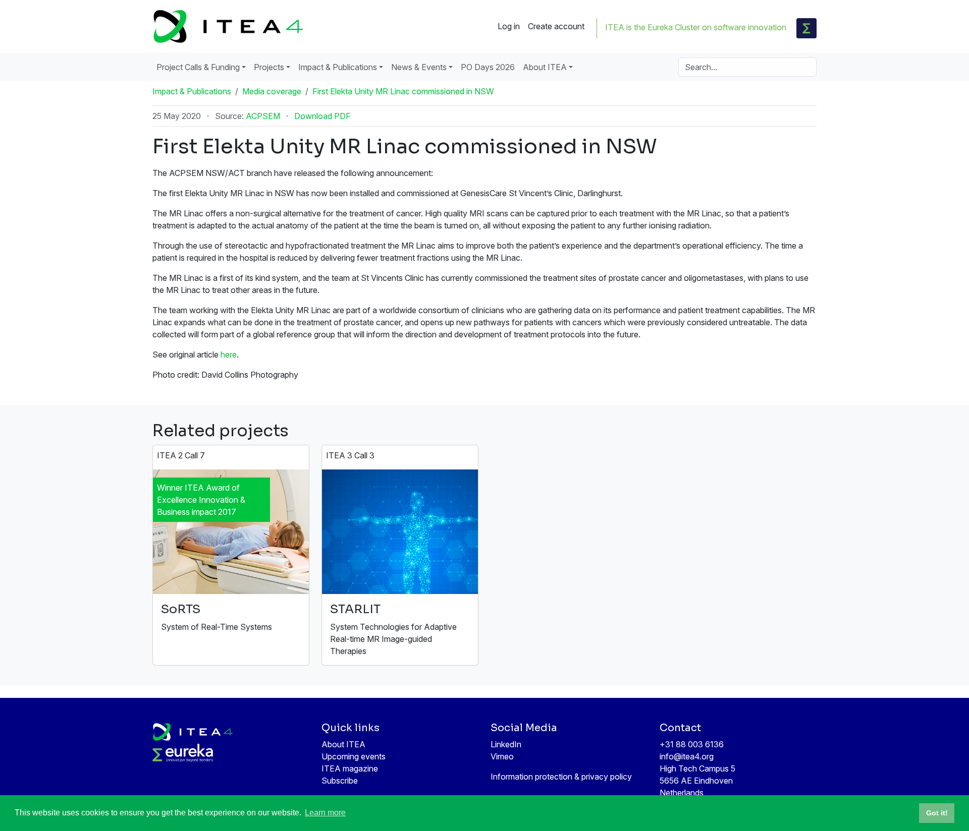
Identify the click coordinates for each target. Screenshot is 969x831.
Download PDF (322, 116)
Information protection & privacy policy (561, 776)
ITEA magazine (349, 768)
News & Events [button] (419, 67)
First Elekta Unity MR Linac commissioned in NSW (403, 91)
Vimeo (502, 756)
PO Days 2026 (488, 67)
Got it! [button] (937, 813)
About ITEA (343, 744)
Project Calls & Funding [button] (198, 67)
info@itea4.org (687, 756)
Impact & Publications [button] (337, 67)
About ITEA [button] (545, 67)
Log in (509, 26)
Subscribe (339, 781)
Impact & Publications (191, 91)
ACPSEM (263, 116)
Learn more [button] (325, 812)
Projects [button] (269, 67)
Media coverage (271, 91)
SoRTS (180, 609)
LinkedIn (506, 744)
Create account (556, 26)
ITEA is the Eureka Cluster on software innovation (695, 27)
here (229, 354)
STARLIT (355, 609)
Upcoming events (353, 756)
